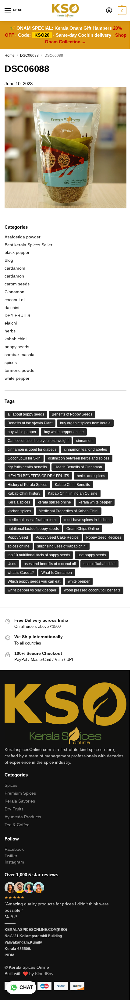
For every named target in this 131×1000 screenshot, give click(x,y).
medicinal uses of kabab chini (32, 520)
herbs (10, 330)
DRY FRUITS (17, 315)
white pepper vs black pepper (32, 590)
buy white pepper (22, 432)
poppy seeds (17, 346)
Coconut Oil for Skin (24, 458)
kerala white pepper (95, 502)
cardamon (14, 276)
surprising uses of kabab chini (62, 546)
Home (10, 55)
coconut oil (15, 299)
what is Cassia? (21, 573)
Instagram (14, 862)
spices (11, 362)
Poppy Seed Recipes (103, 537)
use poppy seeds (92, 555)
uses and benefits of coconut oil (50, 564)
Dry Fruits (14, 808)
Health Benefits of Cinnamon (78, 467)
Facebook (14, 849)
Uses (12, 564)
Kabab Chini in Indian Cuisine (72, 493)
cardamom (15, 268)
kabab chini (16, 338)
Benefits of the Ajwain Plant (30, 423)
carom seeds (17, 283)
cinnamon (84, 441)
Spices (11, 785)
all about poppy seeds (26, 414)
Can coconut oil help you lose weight (38, 441)
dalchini (12, 307)
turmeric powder (20, 370)
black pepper (17, 252)
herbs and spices (91, 476)
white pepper (17, 378)
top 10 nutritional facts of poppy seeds (39, 555)
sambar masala (19, 354)
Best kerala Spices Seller (28, 244)
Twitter (11, 855)
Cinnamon (14, 291)
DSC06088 (29, 55)
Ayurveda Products (23, 816)
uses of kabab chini (99, 564)
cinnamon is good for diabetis (32, 449)
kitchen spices (19, 511)
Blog (9, 260)
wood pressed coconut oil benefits (92, 590)
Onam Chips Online (82, 529)
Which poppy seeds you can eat (34, 581)
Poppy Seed (18, 537)
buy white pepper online (64, 432)
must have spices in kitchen (87, 520)
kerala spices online (54, 502)
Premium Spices (20, 793)
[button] (121, 10)
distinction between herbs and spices (78, 458)
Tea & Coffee (17, 824)
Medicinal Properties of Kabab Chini (68, 511)
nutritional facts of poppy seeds (33, 529)
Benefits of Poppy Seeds (72, 414)
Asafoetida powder (23, 236)
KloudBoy (44, 973)
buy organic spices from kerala (85, 423)
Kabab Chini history (24, 493)
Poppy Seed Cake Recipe (57, 537)
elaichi (11, 323)
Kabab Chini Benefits (72, 485)
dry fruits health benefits (27, 467)
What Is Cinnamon (56, 573)
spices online (19, 546)
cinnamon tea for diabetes (85, 449)
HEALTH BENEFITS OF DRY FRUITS (38, 476)
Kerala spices (19, 502)
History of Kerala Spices (27, 485)
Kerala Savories (20, 801)
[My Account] (109, 11)
